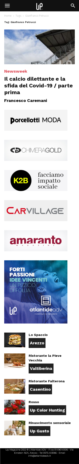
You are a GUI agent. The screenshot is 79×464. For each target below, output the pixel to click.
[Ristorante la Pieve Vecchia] (14, 360)
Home (8, 15)
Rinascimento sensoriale (50, 423)
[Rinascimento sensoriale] (14, 428)
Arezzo (37, 342)
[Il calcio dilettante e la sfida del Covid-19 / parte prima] (39, 46)
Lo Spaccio (38, 335)
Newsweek (15, 71)
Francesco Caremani (25, 100)
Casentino (40, 389)
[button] (7, 5)
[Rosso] (14, 407)
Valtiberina (41, 368)
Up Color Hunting (47, 410)
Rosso (34, 402)
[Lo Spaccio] (14, 340)
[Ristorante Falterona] (14, 386)
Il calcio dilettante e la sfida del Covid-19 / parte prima (38, 85)
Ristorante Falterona (47, 381)
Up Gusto (39, 430)
